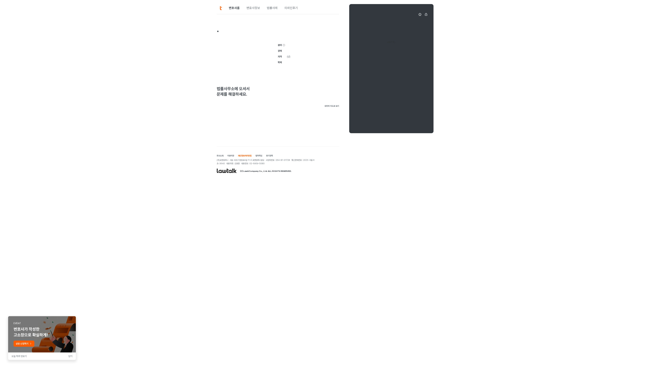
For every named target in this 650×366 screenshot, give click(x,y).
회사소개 (220, 156)
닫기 (70, 356)
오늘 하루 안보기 (19, 356)
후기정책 (269, 156)
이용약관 (230, 156)
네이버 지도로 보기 (331, 106)
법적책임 (258, 156)
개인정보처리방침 (245, 156)
